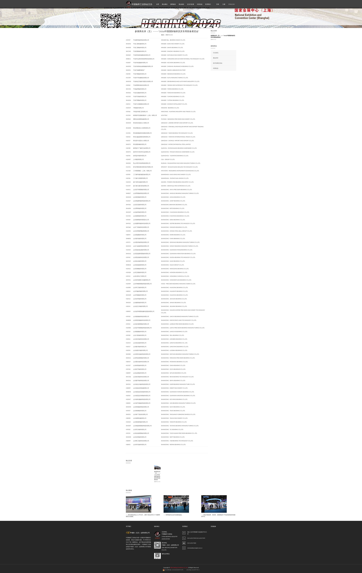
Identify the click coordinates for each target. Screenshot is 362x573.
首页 (157, 4)
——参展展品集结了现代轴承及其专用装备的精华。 (215, 515)
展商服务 (173, 4)
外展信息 (199, 4)
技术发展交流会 (217, 63)
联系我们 (208, 4)
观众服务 (181, 4)
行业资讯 (215, 52)
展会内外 (215, 58)
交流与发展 (190, 4)
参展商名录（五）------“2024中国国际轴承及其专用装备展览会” (157, 475)
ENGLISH (232, 4)
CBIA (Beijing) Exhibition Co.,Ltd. (179, 567)
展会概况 (164, 4)
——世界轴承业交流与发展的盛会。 (135, 515)
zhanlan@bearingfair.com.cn (194, 548)
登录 (217, 4)
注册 (223, 4)
